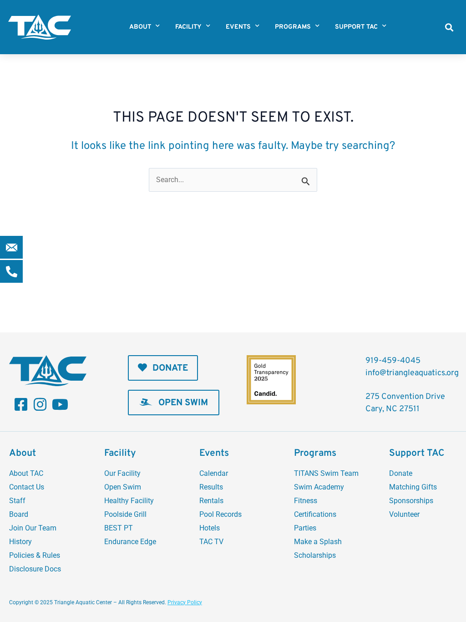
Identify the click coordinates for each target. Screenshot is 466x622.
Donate (400, 473)
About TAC (26, 473)
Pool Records (220, 514)
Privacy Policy (184, 602)
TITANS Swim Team (326, 473)
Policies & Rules (34, 555)
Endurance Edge (130, 541)
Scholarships (315, 555)
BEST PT (118, 528)
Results (211, 487)
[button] (448, 27)
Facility (188, 27)
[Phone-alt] (11, 271)
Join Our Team (32, 528)
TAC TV (211, 541)
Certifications (315, 514)
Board (18, 514)
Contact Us (26, 487)
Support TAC (356, 27)
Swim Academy (319, 487)
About (140, 27)
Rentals (211, 500)
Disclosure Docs (35, 569)
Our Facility (122, 473)
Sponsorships (411, 500)
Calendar (213, 473)
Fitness (305, 500)
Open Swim (122, 487)
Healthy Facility (129, 500)
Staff (17, 500)
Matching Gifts (413, 487)
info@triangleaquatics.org (412, 373)
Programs (293, 27)
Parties (305, 528)
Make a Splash (318, 541)
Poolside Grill (125, 514)
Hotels (209, 528)
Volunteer (404, 514)
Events (238, 27)
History (20, 541)
